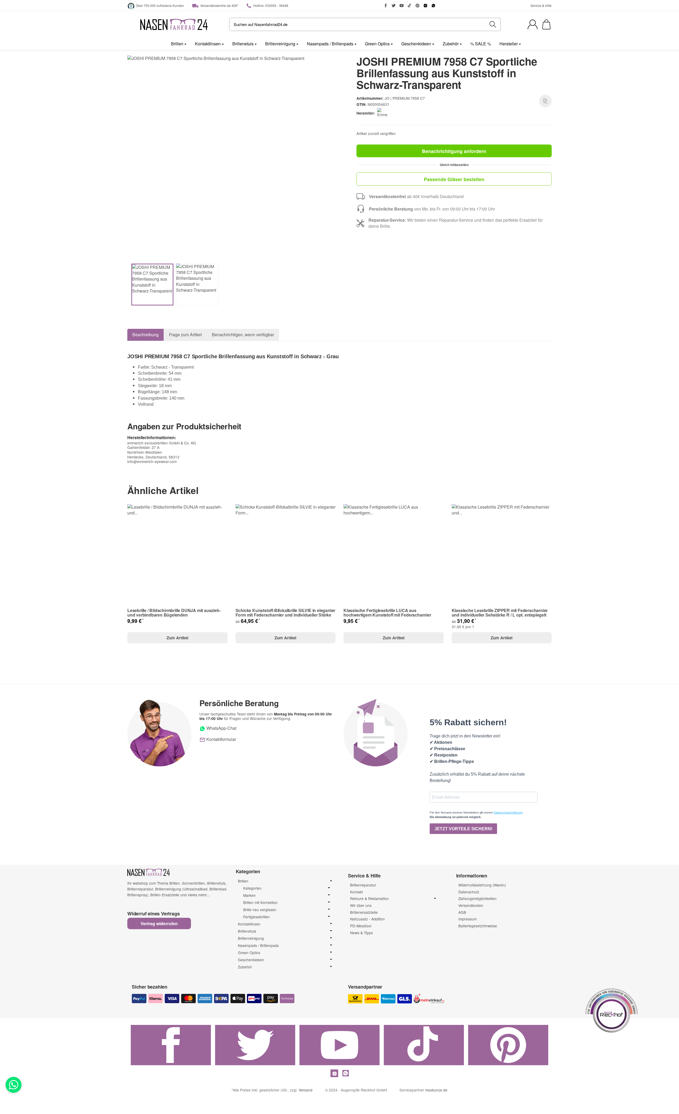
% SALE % (480, 44)
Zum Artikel (177, 638)
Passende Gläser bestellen (454, 179)
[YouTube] (401, 5)
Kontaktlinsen (208, 44)
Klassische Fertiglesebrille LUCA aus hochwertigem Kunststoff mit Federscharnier (387, 612)
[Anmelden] (532, 24)
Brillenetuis (243, 44)
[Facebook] (386, 5)
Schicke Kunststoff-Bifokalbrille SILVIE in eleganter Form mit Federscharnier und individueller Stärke (286, 612)
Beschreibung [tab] (145, 334)
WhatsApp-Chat (220, 728)
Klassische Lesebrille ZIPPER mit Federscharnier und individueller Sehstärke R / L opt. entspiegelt (500, 612)
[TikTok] (409, 5)
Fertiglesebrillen (256, 916)
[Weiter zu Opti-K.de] (611, 1010)
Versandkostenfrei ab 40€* (218, 5)
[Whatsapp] (13, 1085)
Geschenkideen (416, 44)
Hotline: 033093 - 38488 (270, 5)
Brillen (177, 44)
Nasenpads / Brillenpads (330, 44)
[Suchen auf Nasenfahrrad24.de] (493, 24)
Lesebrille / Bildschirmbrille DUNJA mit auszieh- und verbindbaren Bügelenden (173, 612)
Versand (305, 1090)
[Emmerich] (383, 113)
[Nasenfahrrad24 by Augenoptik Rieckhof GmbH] (174, 24)
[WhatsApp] (433, 5)
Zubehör (451, 44)
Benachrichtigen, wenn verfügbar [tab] (243, 334)
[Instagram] (425, 5)
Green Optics (377, 44)
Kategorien (252, 888)
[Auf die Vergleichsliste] (545, 101)
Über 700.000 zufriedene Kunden (160, 5)
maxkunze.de (436, 1090)
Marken (249, 895)
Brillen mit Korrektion (260, 902)
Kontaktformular (220, 739)
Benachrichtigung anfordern (454, 151)
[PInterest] (417, 5)
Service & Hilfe (541, 5)
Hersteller (508, 44)
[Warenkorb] (546, 24)
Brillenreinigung (280, 44)
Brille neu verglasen (259, 909)
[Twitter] (393, 5)
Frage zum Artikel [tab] (185, 334)
